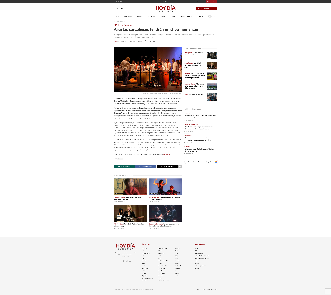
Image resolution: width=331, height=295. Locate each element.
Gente (159, 255)
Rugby (176, 255)
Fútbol (160, 250)
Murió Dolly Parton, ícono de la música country (129, 225)
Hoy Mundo (151, 16)
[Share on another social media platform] (180, 166)
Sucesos (177, 263)
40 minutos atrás (189, 142)
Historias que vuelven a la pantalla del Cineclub (128, 198)
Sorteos (197, 263)
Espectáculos (121, 21)
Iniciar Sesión (201, 1)
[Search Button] (214, 16)
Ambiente (144, 248)
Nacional (177, 250)
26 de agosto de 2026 (120, 201)
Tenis (176, 270)
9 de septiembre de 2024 (136, 41)
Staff (196, 250)
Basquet (144, 260)
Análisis (163, 16)
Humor (160, 278)
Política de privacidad (200, 265)
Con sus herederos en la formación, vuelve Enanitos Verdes (164, 225)
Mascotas (177, 248)
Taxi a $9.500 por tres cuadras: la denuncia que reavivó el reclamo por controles (194, 75)
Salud (176, 258)
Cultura (187, 113)
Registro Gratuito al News (202, 255)
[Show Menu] (114, 8)
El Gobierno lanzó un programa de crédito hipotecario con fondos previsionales (198, 128)
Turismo (177, 273)
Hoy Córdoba (128, 16)
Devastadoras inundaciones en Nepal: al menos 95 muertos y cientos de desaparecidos (200, 139)
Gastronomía (161, 253)
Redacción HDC (123, 41)
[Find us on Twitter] (116, 1)
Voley (176, 275)
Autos (143, 255)
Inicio (117, 16)
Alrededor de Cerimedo (193, 94)
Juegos (196, 260)
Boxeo (143, 263)
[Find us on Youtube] (121, 1)
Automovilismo (146, 253)
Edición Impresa (199, 253)
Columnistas (145, 268)
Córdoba (187, 146)
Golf (159, 258)
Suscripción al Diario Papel (202, 258)
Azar (143, 258)
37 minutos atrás (189, 131)
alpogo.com (167, 154)
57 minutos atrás (189, 153)
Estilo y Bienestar (162, 248)
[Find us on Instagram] (118, 1)
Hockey (160, 263)
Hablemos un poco (163, 260)
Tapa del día (178, 265)
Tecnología (177, 268)
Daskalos (151, 289)
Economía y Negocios (186, 16)
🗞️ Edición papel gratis (206, 8)
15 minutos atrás (189, 120)
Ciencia (144, 265)
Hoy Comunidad (162, 265)
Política (172, 16)
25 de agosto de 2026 (155, 201)
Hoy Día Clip (161, 270)
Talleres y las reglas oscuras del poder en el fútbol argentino (194, 86)
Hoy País (139, 16)
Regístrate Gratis (212, 1)
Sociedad (177, 260)
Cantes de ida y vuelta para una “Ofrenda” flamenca (164, 198)
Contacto (197, 268)
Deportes (200, 16)
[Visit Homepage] (165, 8)
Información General (163, 280)
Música (120, 158)
